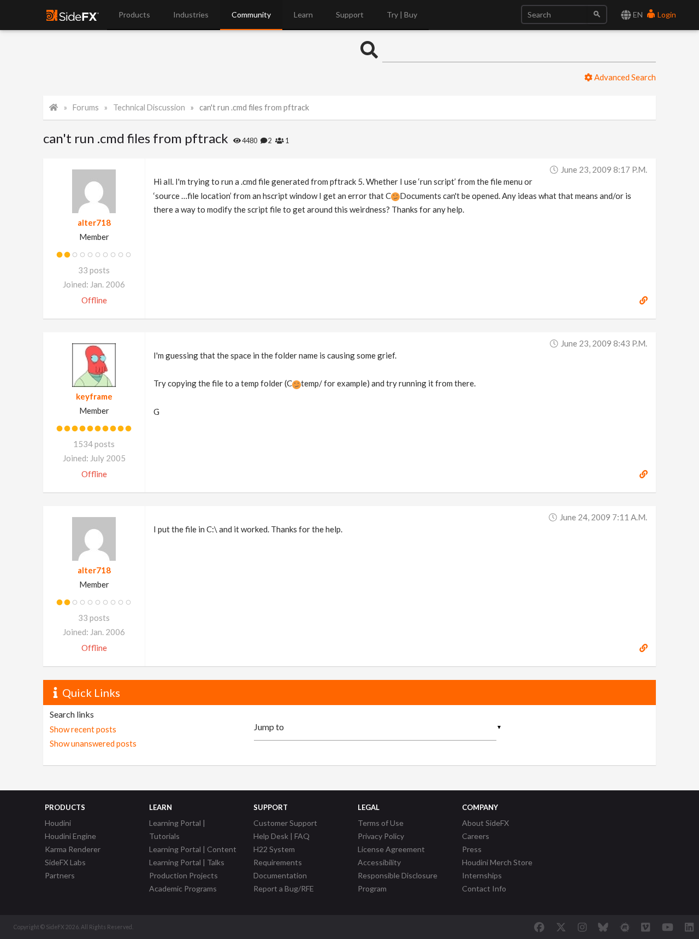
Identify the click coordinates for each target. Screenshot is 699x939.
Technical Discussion (149, 107)
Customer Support (285, 823)
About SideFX (485, 823)
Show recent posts (83, 729)
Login (666, 14)
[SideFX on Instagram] (582, 927)
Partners (60, 875)
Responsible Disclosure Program (397, 882)
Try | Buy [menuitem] (402, 14)
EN (637, 14)
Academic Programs (183, 888)
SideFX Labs (65, 862)
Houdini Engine (70, 836)
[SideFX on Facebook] (539, 927)
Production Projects (183, 875)
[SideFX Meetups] (625, 927)
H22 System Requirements (277, 855)
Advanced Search (624, 77)
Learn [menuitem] (303, 14)
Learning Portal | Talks (186, 862)
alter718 (94, 222)
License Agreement (391, 849)
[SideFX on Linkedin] (689, 927)
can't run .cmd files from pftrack (254, 107)
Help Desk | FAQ (281, 836)
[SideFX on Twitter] (561, 927)
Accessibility (379, 862)
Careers (475, 836)
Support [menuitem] (350, 14)
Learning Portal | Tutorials (177, 829)
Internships (482, 875)
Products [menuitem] (134, 14)
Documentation (280, 875)
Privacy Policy (381, 836)
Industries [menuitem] (191, 14)
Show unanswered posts (93, 743)
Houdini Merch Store (497, 862)
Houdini (58, 823)
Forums (86, 107)
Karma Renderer (72, 849)
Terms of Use (381, 823)
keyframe (94, 396)
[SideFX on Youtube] (667, 927)
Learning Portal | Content (192, 849)
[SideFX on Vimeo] (645, 927)
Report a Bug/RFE (283, 888)
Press (472, 849)
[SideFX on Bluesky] (603, 927)
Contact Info (484, 888)
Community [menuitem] (251, 14)
